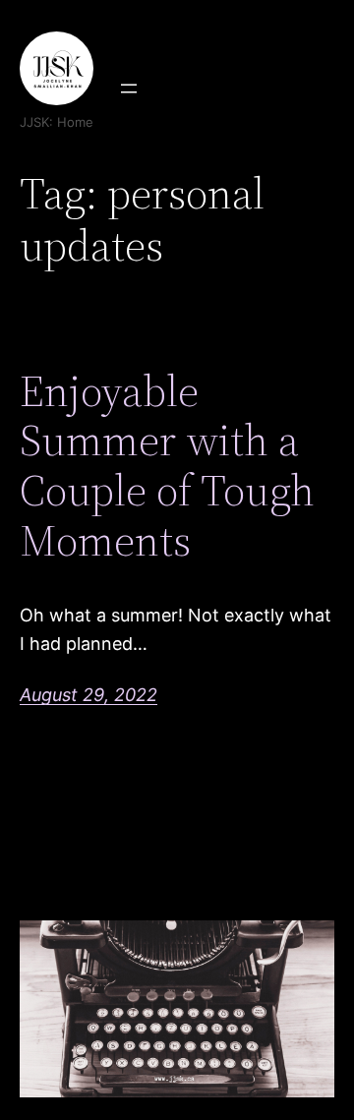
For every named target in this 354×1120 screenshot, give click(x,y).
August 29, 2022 (88, 694)
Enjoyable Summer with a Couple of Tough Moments (167, 466)
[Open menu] (129, 88)
